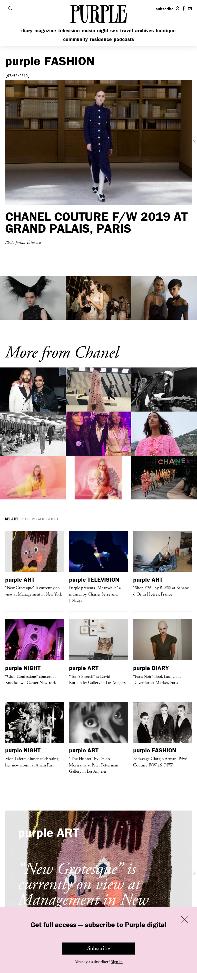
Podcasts (124, 39)
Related (12, 519)
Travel (126, 30)
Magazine (45, 30)
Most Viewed (33, 519)
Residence (101, 39)
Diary (26, 30)
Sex (114, 30)
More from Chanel (62, 352)
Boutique (166, 30)
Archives (144, 30)
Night (103, 30)
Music (88, 30)
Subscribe (98, 948)
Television (69, 30)
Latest (52, 519)
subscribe (165, 9)
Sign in (117, 962)
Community (75, 39)
